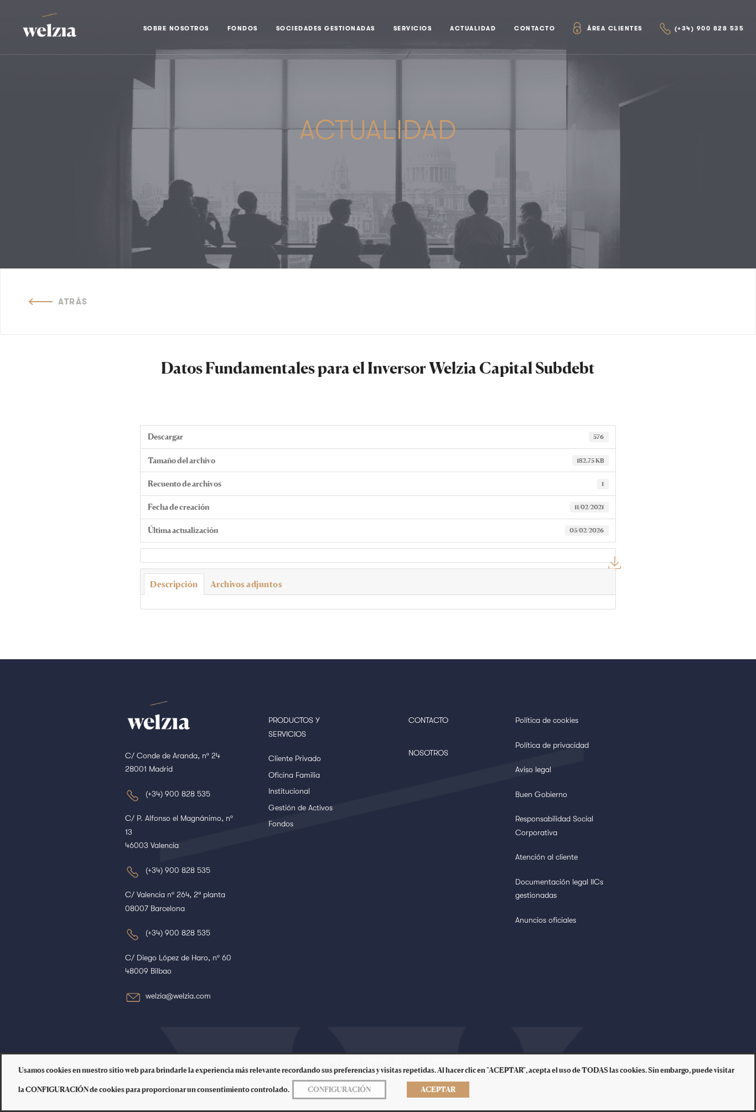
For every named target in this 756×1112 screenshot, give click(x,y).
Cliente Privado (294, 758)
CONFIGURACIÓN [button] (339, 1089)
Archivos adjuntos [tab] (246, 584)
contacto (534, 28)
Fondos (242, 28)
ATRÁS (73, 302)
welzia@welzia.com (178, 995)
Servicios (412, 28)
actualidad (473, 28)
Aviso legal (533, 769)
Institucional (289, 791)
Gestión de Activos (300, 807)
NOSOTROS (428, 752)
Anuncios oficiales (545, 920)
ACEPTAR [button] (438, 1089)
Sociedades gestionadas (325, 28)
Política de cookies (546, 720)
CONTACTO (428, 720)
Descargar (614, 562)
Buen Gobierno (541, 794)
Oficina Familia (294, 774)
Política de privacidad (552, 745)
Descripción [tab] (174, 584)
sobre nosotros (176, 28)
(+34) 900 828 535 (709, 28)
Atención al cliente (546, 856)
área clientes (615, 28)
